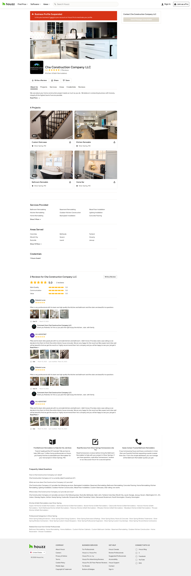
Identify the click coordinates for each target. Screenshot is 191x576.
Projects (43, 87)
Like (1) (35, 321)
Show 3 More (34, 219)
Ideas (45, 4)
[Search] (55, 4)
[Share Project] (70, 142)
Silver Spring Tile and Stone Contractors (143, 521)
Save (68, 80)
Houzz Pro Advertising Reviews (93, 559)
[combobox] (85, 4)
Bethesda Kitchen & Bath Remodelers (70, 506)
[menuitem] (22, 4)
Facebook (142, 556)
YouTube (142, 560)
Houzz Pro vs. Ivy (88, 556)
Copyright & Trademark (64, 569)
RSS (140, 563)
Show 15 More (35, 244)
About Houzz (60, 549)
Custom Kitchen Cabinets (82, 529)
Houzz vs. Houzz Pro (89, 553)
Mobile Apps (60, 566)
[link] (34, 347)
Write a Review (110, 277)
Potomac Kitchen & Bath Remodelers (83, 508)
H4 (32, 335)
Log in (52, 17)
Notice (64, 556)
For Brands (86, 566)
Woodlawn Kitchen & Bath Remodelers (137, 508)
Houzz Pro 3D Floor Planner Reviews (94, 563)
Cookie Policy (60, 563)
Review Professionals (116, 553)
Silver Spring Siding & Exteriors (39, 519)
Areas (61, 87)
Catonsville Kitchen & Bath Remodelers (122, 506)
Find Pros (22, 4)
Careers (58, 553)
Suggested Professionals (117, 556)
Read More (34, 98)
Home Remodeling (52, 529)
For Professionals (88, 549)
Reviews (81, 87)
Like (34, 361)
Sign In (111, 569)
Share (56, 80)
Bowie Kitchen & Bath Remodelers (96, 506)
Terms (58, 559)
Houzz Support (114, 563)
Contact (111, 566)
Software (35, 4)
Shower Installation (45, 532)
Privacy (58, 556)
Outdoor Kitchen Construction (139, 529)
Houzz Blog (143, 549)
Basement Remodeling (119, 529)
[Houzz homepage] (8, 3)
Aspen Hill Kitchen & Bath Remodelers (42, 506)
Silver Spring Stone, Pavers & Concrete (114, 519)
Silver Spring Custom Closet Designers (63, 521)
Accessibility (113, 559)
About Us (34, 87)
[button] (73, 262)
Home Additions (66, 529)
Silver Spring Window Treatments (140, 519)
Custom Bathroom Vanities (101, 529)
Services (53, 87)
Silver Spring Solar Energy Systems (64, 519)
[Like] (31, 321)
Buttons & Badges (88, 569)
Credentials (71, 87)
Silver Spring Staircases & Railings (88, 519)
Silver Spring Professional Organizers (90, 521)
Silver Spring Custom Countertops (116, 521)
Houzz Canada (114, 549)
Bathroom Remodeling (37, 529)
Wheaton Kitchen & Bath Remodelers (110, 508)
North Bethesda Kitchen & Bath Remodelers (54, 508)
